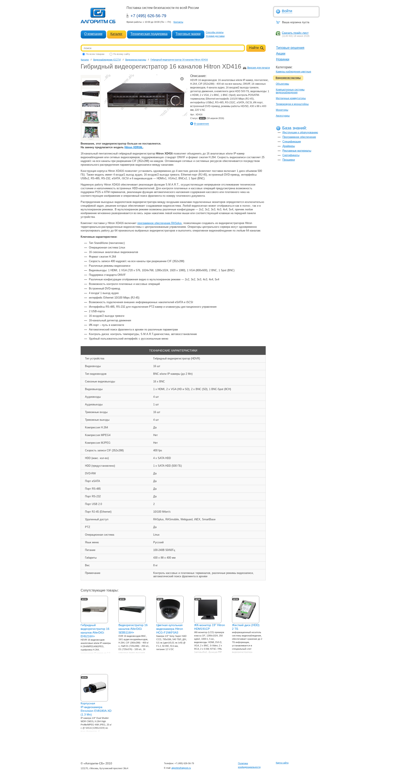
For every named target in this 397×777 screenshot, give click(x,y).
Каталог (116, 34)
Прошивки (288, 159)
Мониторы (282, 109)
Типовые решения (290, 47)
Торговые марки (188, 34)
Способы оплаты (215, 32)
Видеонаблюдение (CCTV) (107, 59)
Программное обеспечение (299, 137)
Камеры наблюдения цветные (293, 71)
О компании (93, 34)
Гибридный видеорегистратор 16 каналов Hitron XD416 (179, 59)
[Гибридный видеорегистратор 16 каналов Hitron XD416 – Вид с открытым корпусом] (91, 117)
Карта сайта (282, 762)
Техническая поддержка (148, 34)
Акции (280, 53)
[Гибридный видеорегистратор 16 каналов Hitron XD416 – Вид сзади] (91, 105)
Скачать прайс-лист (295, 32)
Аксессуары (283, 115)
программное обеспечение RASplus (159, 223)
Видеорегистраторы (288, 77)
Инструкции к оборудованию (300, 132)
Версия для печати (258, 67)
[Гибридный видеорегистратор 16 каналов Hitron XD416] (91, 83)
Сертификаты (290, 155)
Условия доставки (215, 36)
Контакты (178, 22)
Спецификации (291, 141)
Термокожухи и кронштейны (292, 104)
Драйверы (288, 146)
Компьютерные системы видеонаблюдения (290, 91)
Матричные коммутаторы (291, 98)
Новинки (282, 59)
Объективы (282, 83)
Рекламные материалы (296, 150)
